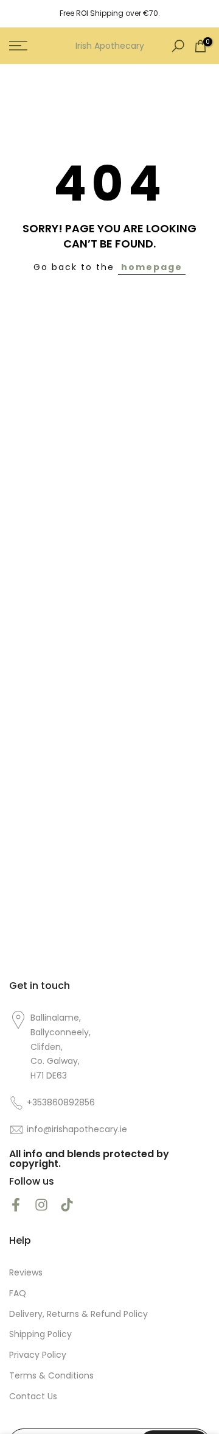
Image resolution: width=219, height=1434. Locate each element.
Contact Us (33, 1396)
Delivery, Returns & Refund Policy (78, 1314)
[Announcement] (109, 13)
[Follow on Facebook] (16, 1205)
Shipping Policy (40, 1334)
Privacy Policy (37, 1355)
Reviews (26, 1273)
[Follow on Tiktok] (67, 1205)
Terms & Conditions (51, 1376)
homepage (151, 267)
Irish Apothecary (109, 45)
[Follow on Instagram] (41, 1205)
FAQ (17, 1293)
